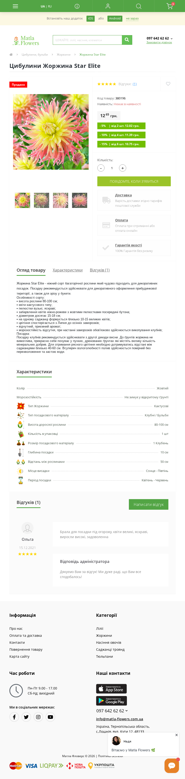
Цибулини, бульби (35, 54)
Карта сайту (19, 656)
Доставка (123, 195)
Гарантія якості (128, 245)
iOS (90, 18)
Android (115, 18)
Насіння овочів (108, 642)
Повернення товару (25, 649)
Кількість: (105, 160)
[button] (107, 6)
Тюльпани (104, 656)
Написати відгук (149, 504)
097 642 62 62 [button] (110, 711)
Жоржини (64, 54)
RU (50, 6)
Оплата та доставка (25, 635)
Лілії (99, 628)
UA (43, 6)
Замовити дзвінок (159, 42)
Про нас (16, 628)
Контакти (17, 642)
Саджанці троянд (110, 649)
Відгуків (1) (100, 270)
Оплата (121, 220)
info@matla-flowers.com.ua (119, 719)
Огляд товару (31, 270)
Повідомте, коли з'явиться (134, 181)
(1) (135, 84)
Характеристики (68, 270)
